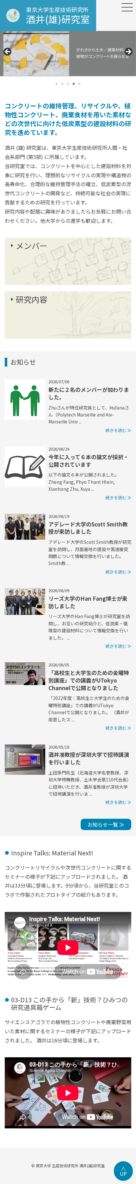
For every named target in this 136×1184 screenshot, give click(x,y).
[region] (68, 60)
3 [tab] (68, 84)
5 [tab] (79, 84)
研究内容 (31, 299)
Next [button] (128, 52)
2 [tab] (62, 84)
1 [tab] (57, 84)
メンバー (31, 245)
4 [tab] (74, 84)
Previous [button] (8, 52)
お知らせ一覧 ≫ (106, 824)
